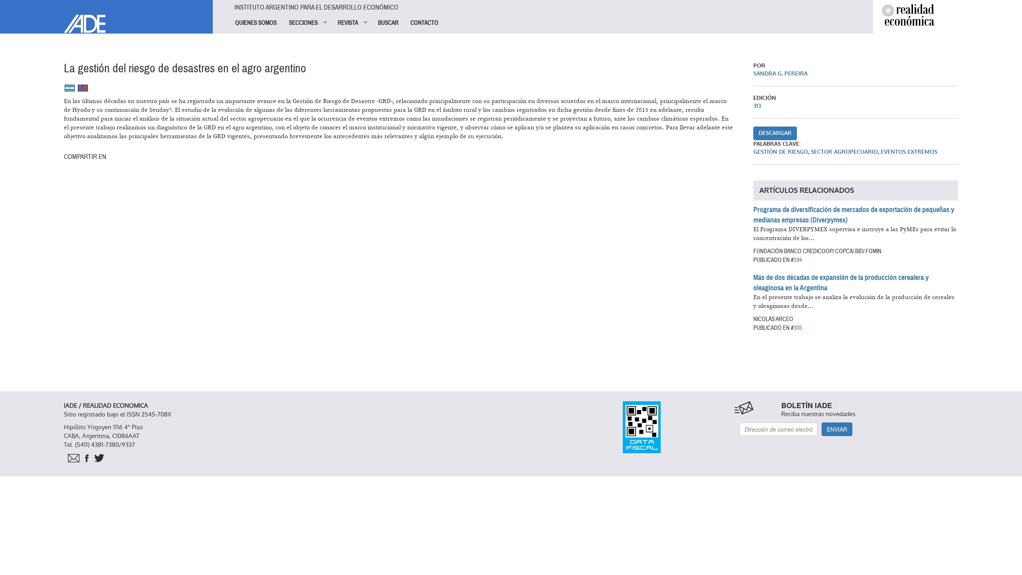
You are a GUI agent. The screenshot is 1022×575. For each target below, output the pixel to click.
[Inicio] (106, 16)
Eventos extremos (909, 152)
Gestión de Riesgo (780, 152)
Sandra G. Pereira (780, 73)
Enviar (837, 429)
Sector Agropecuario (844, 152)
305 (798, 328)
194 (798, 260)
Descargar (775, 133)
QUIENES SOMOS (256, 23)
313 (757, 106)
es (70, 88)
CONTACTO (424, 23)
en (83, 88)
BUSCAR (388, 23)
